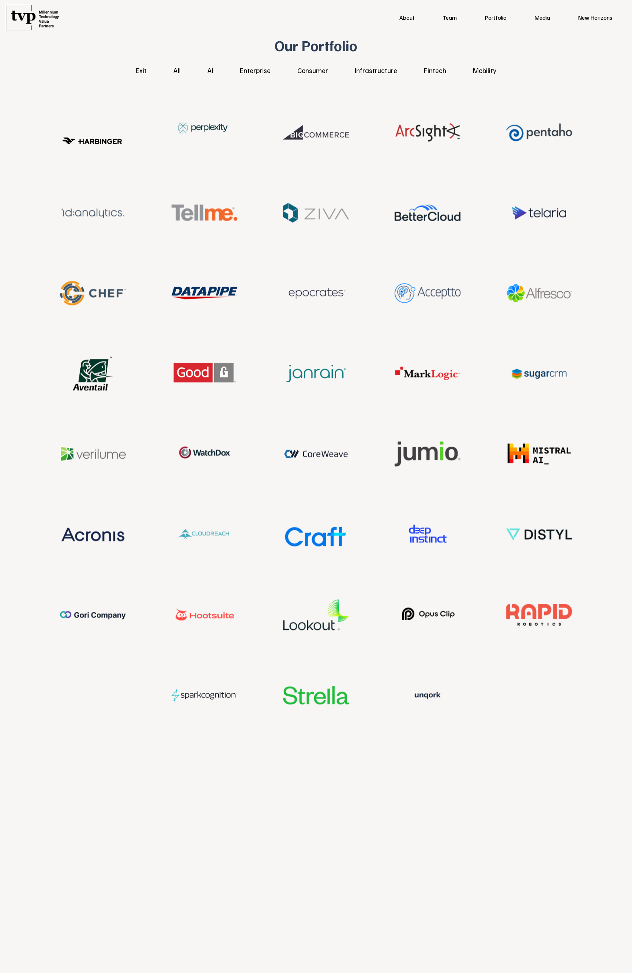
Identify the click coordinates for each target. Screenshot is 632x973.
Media (542, 17)
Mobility (484, 70)
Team (450, 17)
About (407, 17)
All (177, 70)
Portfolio (496, 17)
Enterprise (255, 70)
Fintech (435, 70)
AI (210, 70)
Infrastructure (376, 70)
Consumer (312, 70)
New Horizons (595, 17)
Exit (141, 70)
